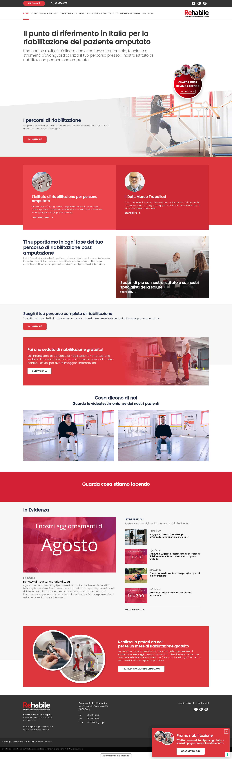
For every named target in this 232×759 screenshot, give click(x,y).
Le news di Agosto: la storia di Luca (47, 581)
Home (26, 13)
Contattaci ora (190, 751)
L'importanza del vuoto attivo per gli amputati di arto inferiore (174, 574)
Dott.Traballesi (69, 13)
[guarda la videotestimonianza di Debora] (68, 435)
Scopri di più (35, 139)
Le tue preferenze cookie (36, 729)
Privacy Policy (52, 749)
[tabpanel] (69, 129)
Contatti (36, 3)
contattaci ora (41, 217)
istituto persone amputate (45, 13)
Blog (150, 13)
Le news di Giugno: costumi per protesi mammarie (170, 593)
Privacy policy (30, 726)
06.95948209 (93, 715)
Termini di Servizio (67, 749)
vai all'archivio (133, 609)
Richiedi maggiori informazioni (141, 669)
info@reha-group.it (96, 722)
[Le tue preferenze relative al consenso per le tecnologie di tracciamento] (227, 754)
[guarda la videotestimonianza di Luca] (163, 435)
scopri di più (127, 292)
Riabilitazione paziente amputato (96, 13)
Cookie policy (46, 726)
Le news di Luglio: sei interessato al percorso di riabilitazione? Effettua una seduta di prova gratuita (174, 556)
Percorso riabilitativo (128, 13)
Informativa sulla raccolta (116, 755)
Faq (144, 13)
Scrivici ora (39, 371)
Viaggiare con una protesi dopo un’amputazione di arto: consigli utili (169, 535)
